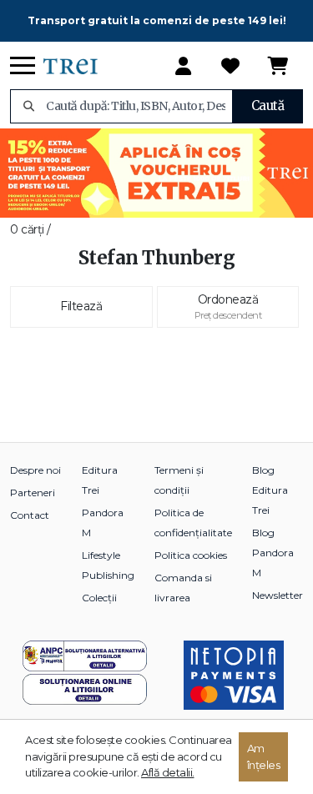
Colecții (99, 597)
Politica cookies (190, 555)
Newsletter (277, 595)
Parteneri (32, 492)
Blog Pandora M (273, 552)
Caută (268, 105)
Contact (29, 515)
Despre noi (35, 470)
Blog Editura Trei (270, 490)
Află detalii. (167, 772)
